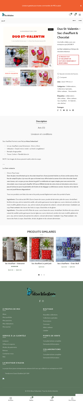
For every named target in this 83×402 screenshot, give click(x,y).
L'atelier (45, 331)
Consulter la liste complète (52, 341)
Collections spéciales (50, 318)
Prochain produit (79, 21)
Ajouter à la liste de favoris (69, 74)
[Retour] (3, 21)
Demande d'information (51, 344)
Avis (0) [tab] (41, 127)
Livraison (6, 341)
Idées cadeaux (62, 91)
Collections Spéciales (64, 89)
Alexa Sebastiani (35, 391)
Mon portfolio (7, 317)
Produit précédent (74, 21)
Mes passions (7, 320)
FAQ (4, 357)
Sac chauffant (62, 101)
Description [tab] (41, 121)
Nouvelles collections (50, 315)
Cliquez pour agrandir (50, 66)
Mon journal (6, 327)
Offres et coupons (9, 344)
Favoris (71, 13)
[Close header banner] (81, 5)
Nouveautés (73, 91)
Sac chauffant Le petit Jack (41, 264)
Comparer (63, 77)
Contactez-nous (8, 354)
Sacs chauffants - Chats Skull (68, 264)
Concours (46, 324)
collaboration (69, 96)
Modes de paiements (10, 347)
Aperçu (25, 246)
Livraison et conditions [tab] (41, 134)
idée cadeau (61, 98)
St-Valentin (72, 101)
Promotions (47, 321)
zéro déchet (61, 103)
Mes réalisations (8, 324)
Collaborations (71, 86)
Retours (5, 350)
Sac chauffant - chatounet (15, 264)
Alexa (4, 314)
